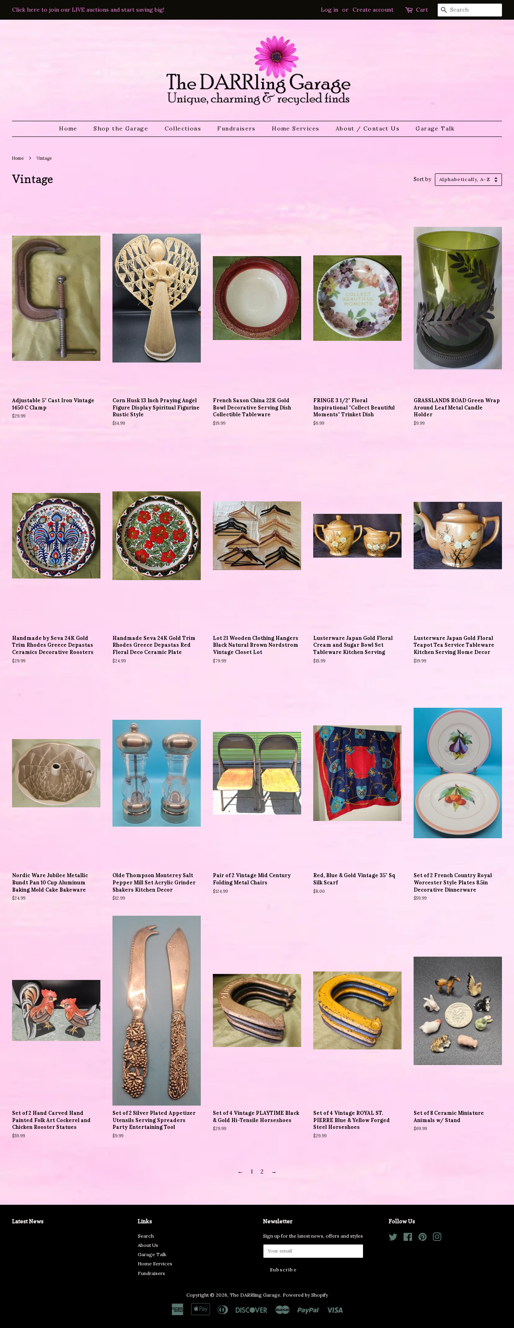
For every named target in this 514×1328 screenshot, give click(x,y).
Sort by (422, 179)
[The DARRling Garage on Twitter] (393, 1239)
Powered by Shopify (305, 1295)
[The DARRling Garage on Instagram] (436, 1239)
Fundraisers (236, 128)
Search (146, 1236)
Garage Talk (435, 128)
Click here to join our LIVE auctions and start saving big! (88, 9)
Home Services (295, 128)
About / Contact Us (368, 128)
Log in (329, 9)
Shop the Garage (121, 128)
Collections (183, 128)
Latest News (27, 1221)
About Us (148, 1245)
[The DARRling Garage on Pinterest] (422, 1239)
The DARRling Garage (255, 1295)
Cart (422, 9)
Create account (373, 9)
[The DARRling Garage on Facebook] (407, 1239)
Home (68, 128)
